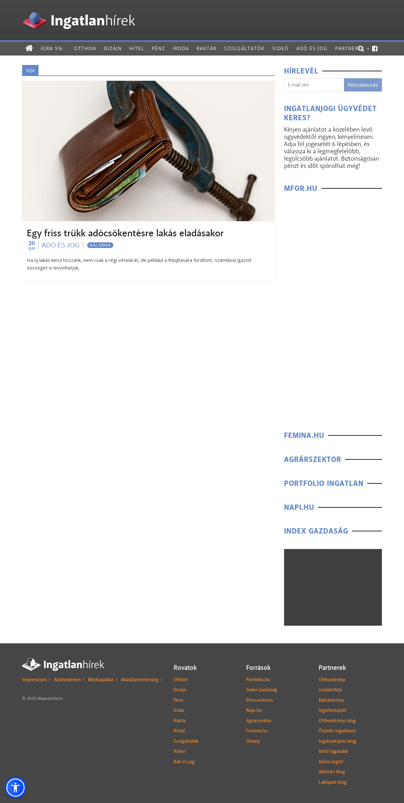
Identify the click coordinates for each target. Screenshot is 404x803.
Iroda (181, 48)
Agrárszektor (258, 720)
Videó (280, 48)
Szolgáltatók (244, 48)
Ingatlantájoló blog (337, 741)
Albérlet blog (332, 772)
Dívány (253, 741)
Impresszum (34, 679)
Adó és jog (312, 48)
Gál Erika (100, 245)
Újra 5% (52, 48)
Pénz (158, 48)
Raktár (207, 48)
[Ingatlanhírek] (78, 10)
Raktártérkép (331, 700)
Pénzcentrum (259, 700)
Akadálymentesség (139, 679)
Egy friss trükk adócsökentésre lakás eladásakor (125, 233)
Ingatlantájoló (332, 710)
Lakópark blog (333, 782)
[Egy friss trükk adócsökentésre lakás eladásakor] (148, 85)
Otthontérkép (332, 679)
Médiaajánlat (101, 679)
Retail (179, 731)
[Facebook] (375, 49)
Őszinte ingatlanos (337, 731)
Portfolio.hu (258, 679)
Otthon (85, 48)
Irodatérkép (330, 690)
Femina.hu (256, 731)
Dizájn (113, 48)
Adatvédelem (67, 679)
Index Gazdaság (261, 690)
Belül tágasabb (333, 751)
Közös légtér (331, 762)
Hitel (136, 48)
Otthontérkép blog (337, 720)
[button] (15, 787)
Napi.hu (254, 710)
